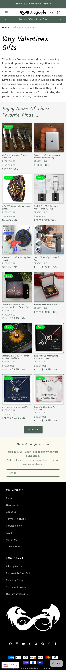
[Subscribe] (56, 473)
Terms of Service (16, 518)
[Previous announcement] (5, 4)
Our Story (11, 539)
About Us (11, 511)
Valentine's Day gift (24, 96)
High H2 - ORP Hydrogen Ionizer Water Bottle (46, 207)
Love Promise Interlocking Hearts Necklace (46, 357)
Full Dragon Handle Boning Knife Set (14, 156)
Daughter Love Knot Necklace (16, 407)
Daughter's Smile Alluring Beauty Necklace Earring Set (15, 306)
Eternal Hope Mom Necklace (47, 305)
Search (10, 498)
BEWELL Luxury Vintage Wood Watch (16, 207)
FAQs (9, 532)
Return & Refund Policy (19, 573)
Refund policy (14, 525)
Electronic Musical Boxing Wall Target (16, 259)
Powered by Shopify (43, 668)
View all (33, 429)
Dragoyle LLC (27, 668)
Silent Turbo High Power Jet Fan (47, 259)
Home (5, 27)
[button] (6, 12)
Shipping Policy (14, 580)
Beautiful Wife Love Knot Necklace (46, 408)
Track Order (13, 546)
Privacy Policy (14, 566)
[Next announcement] (60, 4)
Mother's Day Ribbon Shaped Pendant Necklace (15, 357)
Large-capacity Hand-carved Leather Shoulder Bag (47, 156)
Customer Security (17, 594)
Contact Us (12, 505)
